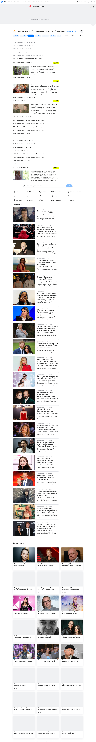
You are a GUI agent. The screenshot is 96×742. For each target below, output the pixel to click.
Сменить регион (71, 31)
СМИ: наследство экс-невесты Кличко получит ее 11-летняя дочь (47, 477)
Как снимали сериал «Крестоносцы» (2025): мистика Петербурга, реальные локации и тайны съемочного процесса (47, 213)
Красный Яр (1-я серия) (23, 62)
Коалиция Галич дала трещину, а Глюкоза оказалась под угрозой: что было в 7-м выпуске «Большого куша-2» (47, 279)
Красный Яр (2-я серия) (23, 77)
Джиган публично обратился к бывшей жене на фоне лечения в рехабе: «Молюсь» (47, 246)
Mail (2, 740)
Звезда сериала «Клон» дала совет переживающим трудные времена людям (47, 427)
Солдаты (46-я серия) (23, 52)
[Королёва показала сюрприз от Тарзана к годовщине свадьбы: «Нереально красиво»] (72, 631)
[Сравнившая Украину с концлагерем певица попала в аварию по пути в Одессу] (24, 655)
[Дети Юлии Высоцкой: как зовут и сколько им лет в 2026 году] (24, 703)
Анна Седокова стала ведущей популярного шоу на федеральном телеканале (47, 361)
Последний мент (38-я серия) (25, 143)
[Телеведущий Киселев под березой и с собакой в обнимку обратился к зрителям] (72, 558)
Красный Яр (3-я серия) (23, 133)
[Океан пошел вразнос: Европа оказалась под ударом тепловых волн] (48, 703)
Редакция (36, 740)
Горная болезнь (21, 167)
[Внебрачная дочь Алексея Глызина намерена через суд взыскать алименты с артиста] (24, 631)
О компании (7, 740)
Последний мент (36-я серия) (25, 45)
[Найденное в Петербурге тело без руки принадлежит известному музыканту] (48, 631)
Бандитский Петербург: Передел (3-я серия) (29, 58)
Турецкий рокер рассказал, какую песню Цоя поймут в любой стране (47, 493)
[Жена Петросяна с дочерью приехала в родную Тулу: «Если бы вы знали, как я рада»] (24, 727)
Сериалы (74, 35)
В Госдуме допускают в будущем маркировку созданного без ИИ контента (47, 312)
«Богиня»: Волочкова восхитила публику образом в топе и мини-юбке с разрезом (47, 510)
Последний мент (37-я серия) (25, 140)
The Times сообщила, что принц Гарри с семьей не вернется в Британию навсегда (46, 527)
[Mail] (2, 2)
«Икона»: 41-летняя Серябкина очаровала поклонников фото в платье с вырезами (47, 411)
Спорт (81, 35)
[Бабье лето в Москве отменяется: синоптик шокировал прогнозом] (24, 679)
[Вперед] (93, 6)
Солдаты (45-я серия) (23, 48)
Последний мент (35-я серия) (25, 42)
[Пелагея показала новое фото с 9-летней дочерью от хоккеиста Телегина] (48, 679)
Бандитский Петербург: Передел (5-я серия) (29, 130)
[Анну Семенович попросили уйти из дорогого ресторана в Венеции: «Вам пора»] (48, 558)
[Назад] (90, 6)
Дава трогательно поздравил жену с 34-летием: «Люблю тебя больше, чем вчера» (47, 378)
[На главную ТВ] (4, 2)
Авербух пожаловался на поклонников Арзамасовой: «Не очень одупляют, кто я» (46, 394)
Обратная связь (89, 740)
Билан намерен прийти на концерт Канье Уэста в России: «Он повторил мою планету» (47, 444)
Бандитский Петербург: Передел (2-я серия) (29, 55)
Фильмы (66, 35)
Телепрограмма (16, 27)
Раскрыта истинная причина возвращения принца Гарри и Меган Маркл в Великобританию (47, 345)
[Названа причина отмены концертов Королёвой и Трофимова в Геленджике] (24, 607)
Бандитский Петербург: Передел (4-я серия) (29, 127)
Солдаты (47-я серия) (23, 147)
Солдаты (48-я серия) (23, 150)
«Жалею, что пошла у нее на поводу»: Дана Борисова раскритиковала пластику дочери (47, 328)
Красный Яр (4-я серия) (23, 137)
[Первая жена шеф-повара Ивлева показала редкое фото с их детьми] (72, 655)
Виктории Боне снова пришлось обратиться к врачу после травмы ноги (46, 229)
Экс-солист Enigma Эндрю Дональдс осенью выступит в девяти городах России (47, 295)
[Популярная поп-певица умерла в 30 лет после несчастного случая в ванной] (24, 582)
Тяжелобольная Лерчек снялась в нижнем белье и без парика (46, 262)
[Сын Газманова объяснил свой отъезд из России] (24, 558)
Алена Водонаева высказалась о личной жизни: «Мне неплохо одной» (45, 460)
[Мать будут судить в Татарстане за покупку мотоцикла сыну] (48, 582)
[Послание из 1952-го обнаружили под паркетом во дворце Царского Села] (72, 582)
